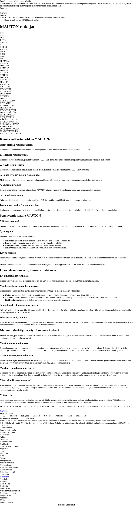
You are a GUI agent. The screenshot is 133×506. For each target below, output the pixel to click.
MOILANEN (5, 407)
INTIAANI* (57, 407)
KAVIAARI (45, 407)
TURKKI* (125, 407)
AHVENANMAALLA (94, 407)
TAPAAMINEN (112, 407)
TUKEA (78, 407)
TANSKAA (33, 407)
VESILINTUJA (19, 407)
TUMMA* (69, 407)
